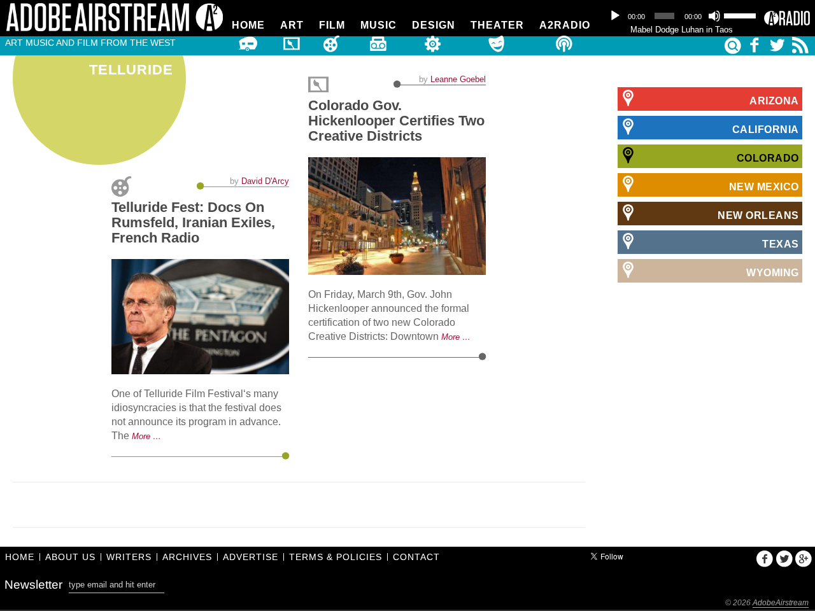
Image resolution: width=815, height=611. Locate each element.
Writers (129, 557)
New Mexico (764, 186)
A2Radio (564, 25)
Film (332, 25)
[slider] (741, 14)
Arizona (774, 100)
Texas (780, 244)
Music (378, 25)
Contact (416, 557)
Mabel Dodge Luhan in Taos (681, 29)
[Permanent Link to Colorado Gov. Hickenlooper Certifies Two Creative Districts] (397, 216)
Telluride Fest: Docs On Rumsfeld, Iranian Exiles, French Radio (193, 222)
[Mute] (714, 16)
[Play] (615, 16)
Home (248, 25)
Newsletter (33, 584)
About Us (70, 557)
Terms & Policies (335, 557)
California (765, 129)
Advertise (250, 557)
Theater (497, 25)
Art (292, 25)
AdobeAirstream (781, 602)
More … (146, 436)
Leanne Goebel (458, 79)
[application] (681, 16)
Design (433, 25)
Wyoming (772, 272)
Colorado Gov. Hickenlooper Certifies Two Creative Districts (396, 120)
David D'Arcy (265, 181)
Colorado (768, 158)
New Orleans (758, 215)
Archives (187, 557)
